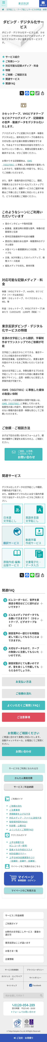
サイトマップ (12, 985)
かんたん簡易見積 (23, 778)
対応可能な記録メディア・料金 (21, 66)
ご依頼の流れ (23, 693)
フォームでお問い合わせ (24, 1012)
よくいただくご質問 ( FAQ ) (23, 705)
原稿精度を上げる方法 (19, 814)
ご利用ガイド (11, 924)
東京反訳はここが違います (17, 943)
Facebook (37, 985)
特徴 (7, 70)
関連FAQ (10, 83)
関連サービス (12, 79)
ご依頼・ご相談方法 (16, 74)
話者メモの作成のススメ (20, 850)
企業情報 (9, 959)
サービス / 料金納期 (23, 787)
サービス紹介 (12, 57)
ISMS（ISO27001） (11, 403)
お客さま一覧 (11, 951)
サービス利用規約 (12, 970)
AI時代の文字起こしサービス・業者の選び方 (23, 933)
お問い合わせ (43, 5)
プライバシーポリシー (35, 970)
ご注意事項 (23, 717)
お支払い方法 (23, 681)
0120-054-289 (24, 1005)
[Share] (42, 93)
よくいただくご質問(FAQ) (21, 830)
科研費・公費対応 (17, 826)
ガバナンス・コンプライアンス (12, 978)
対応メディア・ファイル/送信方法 (25, 818)
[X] (21, 93)
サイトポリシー (35, 978)
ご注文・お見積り (25, 1038)
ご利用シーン (12, 61)
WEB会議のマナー (17, 854)
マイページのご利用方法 (23, 890)
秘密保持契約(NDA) (18, 822)
